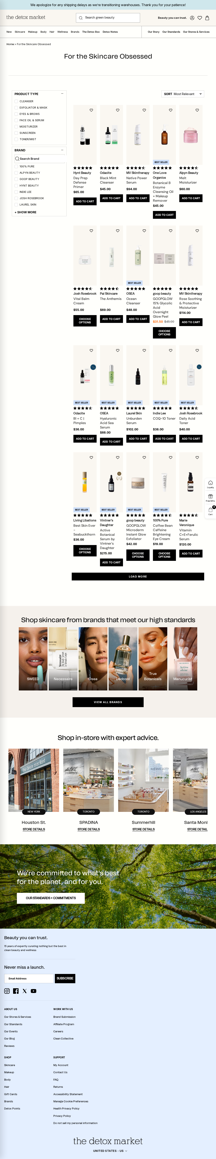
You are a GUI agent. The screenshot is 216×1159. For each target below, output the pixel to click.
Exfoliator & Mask (33, 107)
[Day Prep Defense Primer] (85, 134)
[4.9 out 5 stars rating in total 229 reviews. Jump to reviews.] (83, 515)
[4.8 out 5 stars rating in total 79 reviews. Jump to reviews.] (136, 408)
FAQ (55, 1079)
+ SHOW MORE (26, 212)
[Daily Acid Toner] (190, 375)
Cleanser (26, 101)
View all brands (108, 702)
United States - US (108, 1150)
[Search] (81, 18)
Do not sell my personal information (75, 1123)
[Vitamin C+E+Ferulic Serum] (190, 482)
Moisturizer (29, 126)
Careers (58, 1031)
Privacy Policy (62, 1116)
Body (43, 32)
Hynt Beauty (29, 185)
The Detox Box (91, 32)
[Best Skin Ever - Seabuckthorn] (85, 482)
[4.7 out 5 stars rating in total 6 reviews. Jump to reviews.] (136, 168)
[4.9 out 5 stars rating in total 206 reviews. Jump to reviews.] (83, 168)
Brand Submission (64, 1017)
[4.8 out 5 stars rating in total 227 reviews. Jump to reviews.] (110, 168)
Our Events (11, 1031)
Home (10, 44)
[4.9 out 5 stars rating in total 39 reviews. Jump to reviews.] (163, 288)
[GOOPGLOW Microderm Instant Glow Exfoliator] (138, 482)
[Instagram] (7, 991)
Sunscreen (27, 132)
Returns (58, 1087)
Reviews (9, 1046)
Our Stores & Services (196, 32)
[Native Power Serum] (138, 134)
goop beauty (29, 179)
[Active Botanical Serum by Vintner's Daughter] (111, 482)
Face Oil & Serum (32, 120)
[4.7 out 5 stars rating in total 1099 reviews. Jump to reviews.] (110, 288)
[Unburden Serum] (138, 375)
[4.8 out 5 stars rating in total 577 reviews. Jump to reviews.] (110, 515)
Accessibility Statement (68, 1094)
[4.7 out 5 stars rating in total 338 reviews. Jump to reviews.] (83, 408)
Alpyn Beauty (30, 172)
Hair (52, 32)
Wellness (62, 32)
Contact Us (60, 1072)
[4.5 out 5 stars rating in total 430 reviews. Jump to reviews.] (163, 515)
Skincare (20, 32)
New (9, 32)
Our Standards (171, 32)
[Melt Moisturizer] (190, 134)
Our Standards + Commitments (51, 898)
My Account (60, 1065)
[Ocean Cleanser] (138, 255)
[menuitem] (40, 102)
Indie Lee (25, 191)
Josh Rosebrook (32, 198)
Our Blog (9, 1038)
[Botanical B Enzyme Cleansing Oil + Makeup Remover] (164, 134)
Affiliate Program (63, 1024)
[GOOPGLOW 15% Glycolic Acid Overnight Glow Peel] (164, 255)
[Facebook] (16, 991)
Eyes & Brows (30, 113)
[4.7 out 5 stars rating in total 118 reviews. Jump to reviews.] (189, 515)
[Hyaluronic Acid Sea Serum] (111, 375)
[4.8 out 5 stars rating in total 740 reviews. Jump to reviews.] (163, 168)
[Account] (192, 18)
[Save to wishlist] (91, 110)
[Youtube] (33, 991)
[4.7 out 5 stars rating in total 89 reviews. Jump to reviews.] (189, 408)
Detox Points (12, 1108)
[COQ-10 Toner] (164, 375)
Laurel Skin (28, 204)
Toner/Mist (28, 139)
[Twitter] (24, 991)
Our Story (153, 32)
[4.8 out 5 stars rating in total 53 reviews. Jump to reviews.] (189, 288)
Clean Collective (63, 1038)
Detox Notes (110, 32)
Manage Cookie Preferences (70, 1101)
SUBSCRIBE (65, 978)
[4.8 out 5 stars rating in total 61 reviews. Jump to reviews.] (136, 515)
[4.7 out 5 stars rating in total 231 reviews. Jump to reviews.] (83, 288)
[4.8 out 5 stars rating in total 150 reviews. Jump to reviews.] (136, 288)
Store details (34, 829)
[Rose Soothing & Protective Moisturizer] (190, 255)
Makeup (33, 32)
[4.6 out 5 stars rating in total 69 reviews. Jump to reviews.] (189, 168)
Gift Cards (10, 1094)
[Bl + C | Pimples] (85, 375)
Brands (75, 32)
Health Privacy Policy (66, 1108)
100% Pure (27, 166)
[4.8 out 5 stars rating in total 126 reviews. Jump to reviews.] (110, 408)
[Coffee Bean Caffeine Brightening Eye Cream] (164, 482)
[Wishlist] (199, 18)
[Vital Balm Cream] (85, 255)
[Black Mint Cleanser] (111, 134)
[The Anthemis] (111, 255)
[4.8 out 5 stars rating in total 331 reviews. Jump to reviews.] (163, 408)
